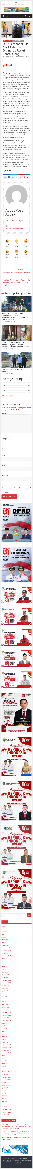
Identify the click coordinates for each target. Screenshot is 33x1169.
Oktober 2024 (5, 985)
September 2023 (6, 1020)
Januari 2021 (5, 1106)
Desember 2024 (6, 980)
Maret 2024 (4, 1004)
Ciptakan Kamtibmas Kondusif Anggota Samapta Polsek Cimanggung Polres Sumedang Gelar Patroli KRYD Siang (16, 316)
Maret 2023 (4, 1036)
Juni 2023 (4, 1028)
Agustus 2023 (5, 1023)
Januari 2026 (5, 945)
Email (3, 466)
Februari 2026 (5, 942)
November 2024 (6, 983)
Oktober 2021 (5, 1082)
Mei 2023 (4, 1031)
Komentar (5, 413)
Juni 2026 (4, 931)
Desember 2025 (6, 948)
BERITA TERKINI (7, 40)
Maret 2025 (4, 972)
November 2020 (6, 1112)
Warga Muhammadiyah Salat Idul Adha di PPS (14, 370)
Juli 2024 (3, 993)
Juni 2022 (4, 1061)
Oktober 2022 (5, 1050)
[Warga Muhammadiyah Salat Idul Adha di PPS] (16, 353)
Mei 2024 (4, 999)
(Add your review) (7, 396)
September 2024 (6, 988)
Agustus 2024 (5, 991)
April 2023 (4, 1034)
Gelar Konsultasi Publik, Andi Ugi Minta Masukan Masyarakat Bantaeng (15, 271)
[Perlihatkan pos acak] (30, 16)
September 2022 (6, 1053)
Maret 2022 (4, 1069)
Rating (4, 439)
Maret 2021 (4, 1101)
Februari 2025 (5, 975)
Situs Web (4, 476)
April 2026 (4, 937)
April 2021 (4, 1098)
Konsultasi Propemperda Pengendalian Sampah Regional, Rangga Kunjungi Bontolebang (16, 282)
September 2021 (6, 1085)
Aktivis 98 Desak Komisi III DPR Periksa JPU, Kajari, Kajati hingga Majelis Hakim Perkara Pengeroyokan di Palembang (16, 1126)
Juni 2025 (4, 964)
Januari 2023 (5, 1042)
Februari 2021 (5, 1104)
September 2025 (6, 956)
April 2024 (4, 1001)
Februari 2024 (5, 1007)
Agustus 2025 (5, 958)
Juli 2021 (3, 1090)
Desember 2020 (6, 1109)
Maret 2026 (4, 940)
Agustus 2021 (5, 1088)
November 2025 (6, 950)
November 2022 (6, 1047)
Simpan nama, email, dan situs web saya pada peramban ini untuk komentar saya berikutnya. (16, 490)
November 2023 (6, 1015)
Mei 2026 (4, 934)
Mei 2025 (4, 966)
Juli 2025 (3, 961)
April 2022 (4, 1066)
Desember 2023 (6, 1012)
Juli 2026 (3, 929)
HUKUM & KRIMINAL (18, 40)
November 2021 (6, 1080)
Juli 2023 (3, 1026)
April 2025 (4, 969)
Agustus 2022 (5, 1055)
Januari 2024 (5, 1010)
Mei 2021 (4, 1096)
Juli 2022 (3, 1058)
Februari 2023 (5, 1039)
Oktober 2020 (5, 1115)
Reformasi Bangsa (20, 56)
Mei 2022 (4, 1063)
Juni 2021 (4, 1093)
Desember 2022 (6, 1045)
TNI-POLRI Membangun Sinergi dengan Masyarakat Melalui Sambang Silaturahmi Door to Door (15, 344)
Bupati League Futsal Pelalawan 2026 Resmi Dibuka (16, 4)
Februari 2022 (5, 1071)
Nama (4, 456)
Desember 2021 (6, 1077)
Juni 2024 (4, 996)
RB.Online (14, 75)
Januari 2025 (5, 977)
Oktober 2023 (5, 1018)
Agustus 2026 (5, 926)
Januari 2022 (5, 1074)
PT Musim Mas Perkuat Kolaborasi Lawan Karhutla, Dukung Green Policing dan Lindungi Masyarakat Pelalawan (16, 1133)
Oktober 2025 (5, 953)
